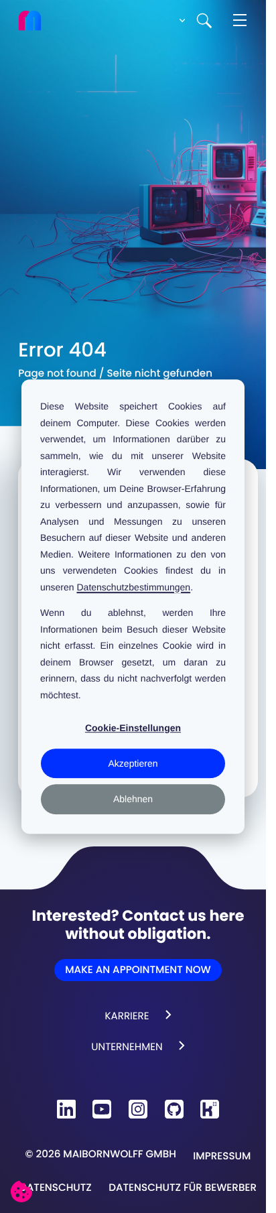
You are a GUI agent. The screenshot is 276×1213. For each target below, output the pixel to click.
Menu (240, 21)
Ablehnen (133, 798)
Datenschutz (55, 1188)
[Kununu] (209, 1109)
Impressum (222, 1156)
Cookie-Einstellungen (133, 727)
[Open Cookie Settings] (21, 1191)
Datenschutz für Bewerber (183, 1188)
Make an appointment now (137, 970)
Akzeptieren (133, 763)
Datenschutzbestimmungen (133, 587)
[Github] (174, 1109)
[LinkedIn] (66, 1109)
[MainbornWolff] (39, 20)
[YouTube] (101, 1109)
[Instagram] (138, 1109)
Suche (204, 21)
